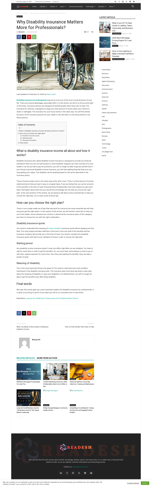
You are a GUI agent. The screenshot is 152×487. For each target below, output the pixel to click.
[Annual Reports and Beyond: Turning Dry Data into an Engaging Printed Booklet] (82, 397)
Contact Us (56, 1)
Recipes (105, 136)
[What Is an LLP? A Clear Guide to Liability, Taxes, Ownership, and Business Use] (104, 27)
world (104, 155)
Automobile (106, 70)
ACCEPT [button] (145, 483)
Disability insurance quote (30, 136)
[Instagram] (122, 1)
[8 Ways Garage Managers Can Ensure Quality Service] (55, 397)
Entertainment (107, 89)
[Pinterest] (29, 37)
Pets (103, 124)
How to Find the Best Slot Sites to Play (79, 327)
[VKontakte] (133, 1)
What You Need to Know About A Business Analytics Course (32, 328)
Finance (105, 101)
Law (103, 116)
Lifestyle (42, 6)
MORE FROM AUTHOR (47, 358)
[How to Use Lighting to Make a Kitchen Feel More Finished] (104, 55)
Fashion (52, 6)
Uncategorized (117, 33)
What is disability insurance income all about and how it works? (41, 131)
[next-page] (21, 416)
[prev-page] (18, 416)
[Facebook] (119, 1)
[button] (132, 7)
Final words (24, 143)
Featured (105, 97)
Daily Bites (106, 77)
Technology (89, 6)
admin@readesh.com (80, 467)
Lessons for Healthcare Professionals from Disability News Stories (52, 298)
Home (34, 6)
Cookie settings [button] (133, 483)
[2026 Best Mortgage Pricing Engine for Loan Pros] (29, 371)
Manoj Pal (22, 32)
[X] (126, 1)
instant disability (54, 228)
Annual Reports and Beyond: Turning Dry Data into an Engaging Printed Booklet (82, 410)
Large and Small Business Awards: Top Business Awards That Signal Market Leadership (28, 410)
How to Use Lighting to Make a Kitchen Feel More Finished (123, 53)
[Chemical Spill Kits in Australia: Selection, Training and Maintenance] (82, 371)
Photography (106, 128)
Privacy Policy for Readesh (42, 1)
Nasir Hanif (51, 94)
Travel (104, 148)
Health (104, 109)
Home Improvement (76, 6)
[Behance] (115, 1)
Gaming (105, 105)
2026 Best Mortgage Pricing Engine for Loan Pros (122, 40)
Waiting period (27, 138)
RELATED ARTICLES (26, 358)
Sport (62, 6)
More (111, 6)
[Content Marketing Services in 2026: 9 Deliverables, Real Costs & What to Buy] (55, 371)
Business (101, 6)
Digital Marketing (108, 81)
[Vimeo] (130, 1)
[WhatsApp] (34, 37)
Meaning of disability (29, 140)
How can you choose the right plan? (32, 133)
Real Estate (106, 132)
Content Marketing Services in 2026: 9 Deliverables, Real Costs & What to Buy (55, 384)
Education (105, 85)
